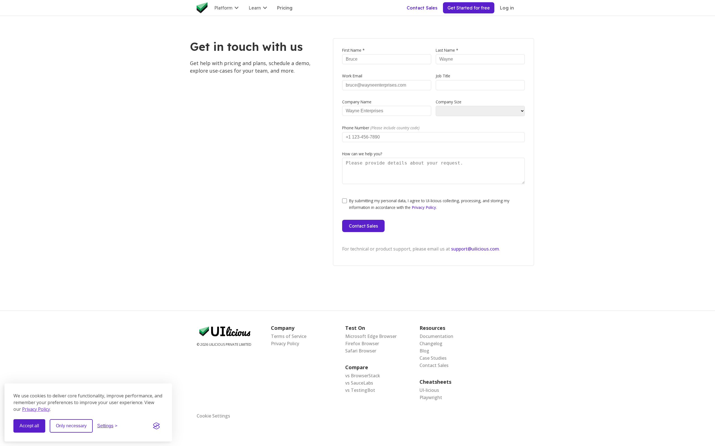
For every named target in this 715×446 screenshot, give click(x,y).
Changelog (431, 343)
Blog (424, 351)
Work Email (352, 75)
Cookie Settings (213, 416)
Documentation (436, 336)
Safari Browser (360, 351)
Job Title (443, 75)
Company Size (448, 101)
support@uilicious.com (475, 249)
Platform (223, 8)
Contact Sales (422, 8)
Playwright (431, 397)
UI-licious (429, 390)
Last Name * (447, 50)
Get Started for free (468, 8)
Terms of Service (288, 336)
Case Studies (433, 358)
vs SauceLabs (359, 383)
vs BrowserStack (362, 376)
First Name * (353, 50)
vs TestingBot (360, 390)
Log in (507, 8)
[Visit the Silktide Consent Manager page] (156, 426)
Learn (255, 8)
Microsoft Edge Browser (371, 336)
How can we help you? (362, 153)
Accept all (29, 425)
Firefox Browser (362, 343)
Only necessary (71, 425)
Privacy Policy (36, 409)
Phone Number (381, 127)
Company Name (356, 101)
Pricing (284, 8)
